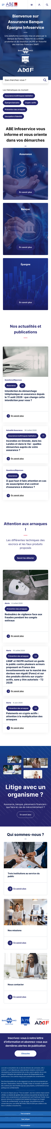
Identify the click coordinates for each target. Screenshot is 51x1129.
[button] (47, 4)
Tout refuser (25, 1119)
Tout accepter (25, 1113)
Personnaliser (25, 1125)
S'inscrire (25, 1053)
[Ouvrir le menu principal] (3, 4)
